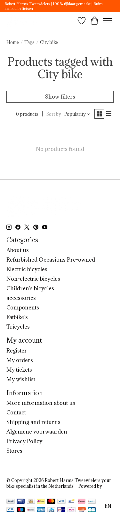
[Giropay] (61, 510)
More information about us (40, 402)
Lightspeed (17, 492)
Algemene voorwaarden (36, 431)
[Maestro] (21, 510)
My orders (19, 360)
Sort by (53, 114)
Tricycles (18, 326)
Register (16, 350)
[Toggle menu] (107, 20)
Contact (16, 412)
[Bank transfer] (10, 502)
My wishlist (20, 379)
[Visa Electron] (10, 510)
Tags (29, 42)
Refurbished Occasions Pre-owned (50, 259)
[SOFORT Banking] (81, 502)
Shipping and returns (33, 422)
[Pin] (21, 502)
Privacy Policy (24, 441)
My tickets (19, 369)
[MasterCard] (51, 502)
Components (22, 307)
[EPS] (72, 510)
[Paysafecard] (92, 502)
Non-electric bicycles (33, 278)
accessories (21, 297)
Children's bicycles (30, 288)
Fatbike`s (17, 317)
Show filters (60, 96)
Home (12, 42)
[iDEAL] (41, 502)
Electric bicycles (26, 269)
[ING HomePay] (82, 510)
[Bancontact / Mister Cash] (72, 502)
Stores (14, 450)
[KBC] (51, 510)
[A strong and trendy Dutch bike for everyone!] (31, 20)
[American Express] (41, 510)
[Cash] (31, 502)
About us (17, 250)
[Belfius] (31, 510)
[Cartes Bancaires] (92, 510)
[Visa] (61, 502)
